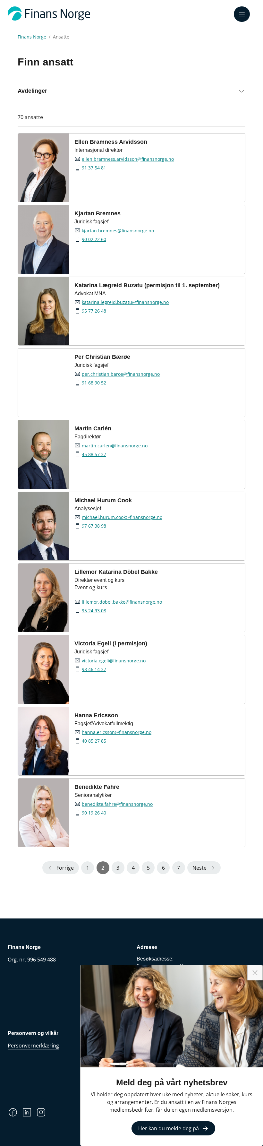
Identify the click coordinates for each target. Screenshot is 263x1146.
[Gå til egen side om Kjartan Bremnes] (43, 239)
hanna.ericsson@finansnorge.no (116, 732)
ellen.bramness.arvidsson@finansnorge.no (128, 159)
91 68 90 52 (94, 383)
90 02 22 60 (94, 239)
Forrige (65, 867)
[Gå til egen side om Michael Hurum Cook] (43, 526)
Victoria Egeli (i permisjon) (110, 643)
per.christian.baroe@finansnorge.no (121, 374)
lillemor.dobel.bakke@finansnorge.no (122, 602)
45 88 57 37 (94, 454)
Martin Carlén (92, 428)
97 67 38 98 (94, 526)
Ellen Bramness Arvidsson (110, 142)
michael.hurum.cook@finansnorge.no (122, 517)
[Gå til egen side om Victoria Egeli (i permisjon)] (43, 669)
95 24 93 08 (94, 611)
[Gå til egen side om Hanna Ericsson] (43, 741)
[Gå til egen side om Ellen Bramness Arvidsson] (43, 168)
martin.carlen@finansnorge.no (115, 446)
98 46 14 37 (94, 669)
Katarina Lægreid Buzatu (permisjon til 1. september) (147, 285)
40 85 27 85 (94, 741)
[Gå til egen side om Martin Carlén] (43, 454)
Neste (199, 867)
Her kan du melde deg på (168, 1128)
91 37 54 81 (94, 168)
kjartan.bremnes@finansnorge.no (118, 231)
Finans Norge (32, 37)
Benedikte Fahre (96, 787)
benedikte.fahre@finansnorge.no (117, 804)
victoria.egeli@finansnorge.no (114, 661)
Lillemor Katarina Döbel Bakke (116, 572)
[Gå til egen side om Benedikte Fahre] (43, 813)
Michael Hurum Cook (103, 500)
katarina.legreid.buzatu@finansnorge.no (125, 302)
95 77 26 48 (94, 311)
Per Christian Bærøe (102, 357)
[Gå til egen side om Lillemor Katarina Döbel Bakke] (43, 598)
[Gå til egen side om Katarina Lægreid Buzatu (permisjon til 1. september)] (43, 311)
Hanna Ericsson (96, 715)
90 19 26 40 (94, 813)
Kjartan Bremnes (97, 213)
